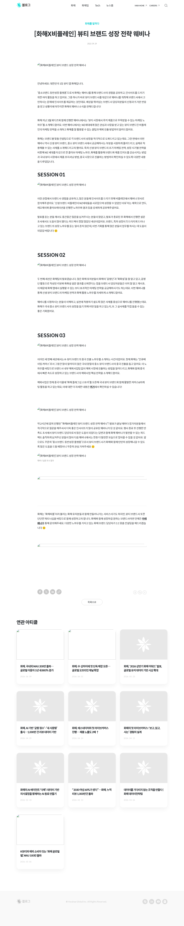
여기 (92, 387)
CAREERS (153, 5)
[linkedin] (52, 591)
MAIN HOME (139, 5)
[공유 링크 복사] (59, 591)
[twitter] (46, 591)
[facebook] (40, 591)
